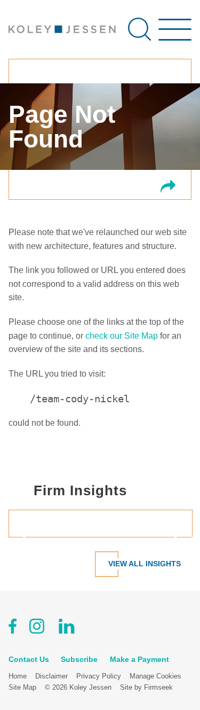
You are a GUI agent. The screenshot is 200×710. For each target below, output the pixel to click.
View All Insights (144, 564)
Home (18, 676)
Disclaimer (51, 676)
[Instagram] (37, 628)
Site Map (22, 687)
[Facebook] (12, 628)
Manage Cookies (155, 676)
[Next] (171, 537)
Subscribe (79, 659)
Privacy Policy (98, 676)
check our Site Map (121, 335)
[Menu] (175, 35)
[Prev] (29, 537)
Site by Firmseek (146, 687)
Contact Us (29, 659)
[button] (168, 187)
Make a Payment (139, 659)
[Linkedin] (66, 628)
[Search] (139, 29)
